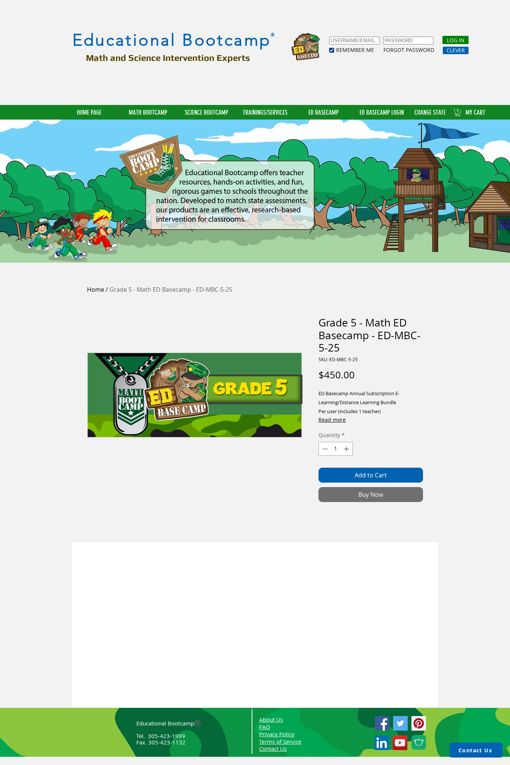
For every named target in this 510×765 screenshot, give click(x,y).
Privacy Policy (277, 734)
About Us (271, 719)
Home (95, 289)
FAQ (264, 727)
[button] (430, 112)
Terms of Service (280, 741)
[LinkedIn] (381, 742)
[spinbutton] (335, 448)
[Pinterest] (418, 723)
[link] (457, 112)
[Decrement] (324, 448)
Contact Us (273, 748)
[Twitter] (400, 723)
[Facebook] (382, 723)
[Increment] (347, 448)
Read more (332, 419)
